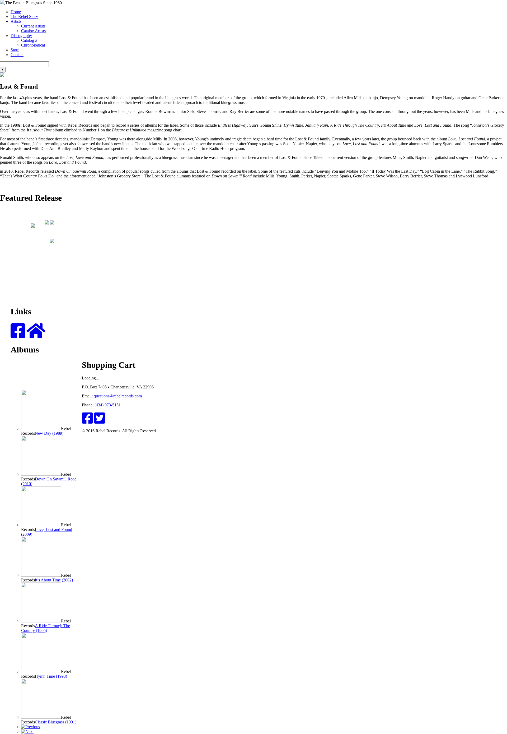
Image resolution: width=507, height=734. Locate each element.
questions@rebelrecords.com (118, 396)
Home (16, 12)
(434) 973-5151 (108, 405)
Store (15, 50)
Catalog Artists (33, 31)
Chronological (33, 45)
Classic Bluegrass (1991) (55, 722)
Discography (21, 35)
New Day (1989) (49, 433)
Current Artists (33, 26)
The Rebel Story (24, 16)
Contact (17, 54)
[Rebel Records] (2, 3)
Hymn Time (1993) (51, 676)
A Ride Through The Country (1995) (45, 628)
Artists (16, 21)
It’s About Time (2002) (54, 580)
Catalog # (29, 40)
